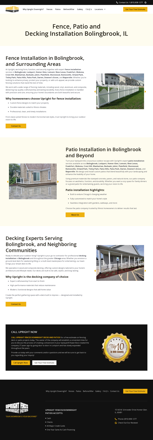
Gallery (80, 9)
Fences (49, 9)
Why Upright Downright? (33, 9)
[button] (95, 92)
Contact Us (114, 391)
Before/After (68, 9)
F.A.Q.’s (89, 9)
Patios (58, 9)
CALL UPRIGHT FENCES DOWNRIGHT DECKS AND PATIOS (35, 337)
